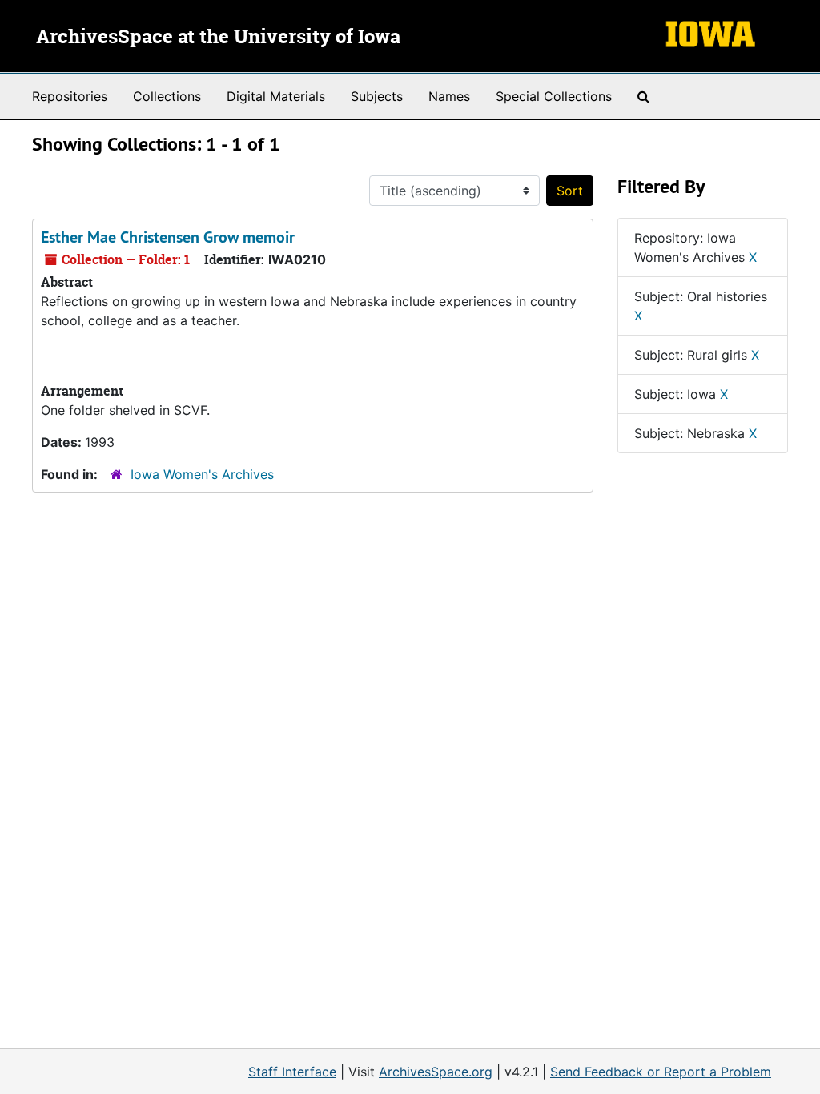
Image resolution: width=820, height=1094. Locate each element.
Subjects (377, 96)
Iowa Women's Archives (202, 474)
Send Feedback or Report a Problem (660, 1072)
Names (449, 96)
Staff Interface (292, 1072)
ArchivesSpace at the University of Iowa (218, 38)
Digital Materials (276, 96)
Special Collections (554, 96)
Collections (167, 96)
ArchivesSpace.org (435, 1072)
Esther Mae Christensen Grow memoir (168, 237)
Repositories (69, 96)
